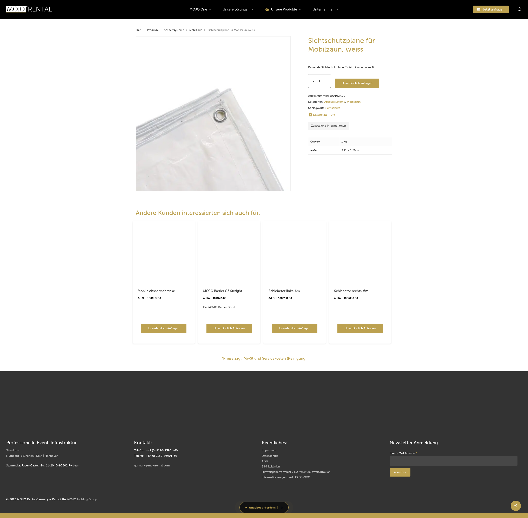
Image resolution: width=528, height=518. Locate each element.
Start (139, 30)
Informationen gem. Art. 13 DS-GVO (286, 477)
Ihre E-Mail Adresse (403, 453)
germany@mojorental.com (152, 465)
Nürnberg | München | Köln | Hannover (32, 456)
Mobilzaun (195, 30)
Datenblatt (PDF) (324, 115)
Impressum (269, 450)
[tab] (328, 126)
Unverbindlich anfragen (357, 83)
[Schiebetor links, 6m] (294, 252)
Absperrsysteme (174, 30)
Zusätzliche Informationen (328, 125)
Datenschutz (270, 456)
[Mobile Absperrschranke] (164, 252)
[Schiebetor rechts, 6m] (360, 252)
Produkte (153, 30)
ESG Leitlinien (271, 466)
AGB (265, 461)
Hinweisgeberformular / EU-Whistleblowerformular (296, 472)
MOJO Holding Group (82, 499)
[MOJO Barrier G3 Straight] (229, 252)
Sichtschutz (332, 108)
